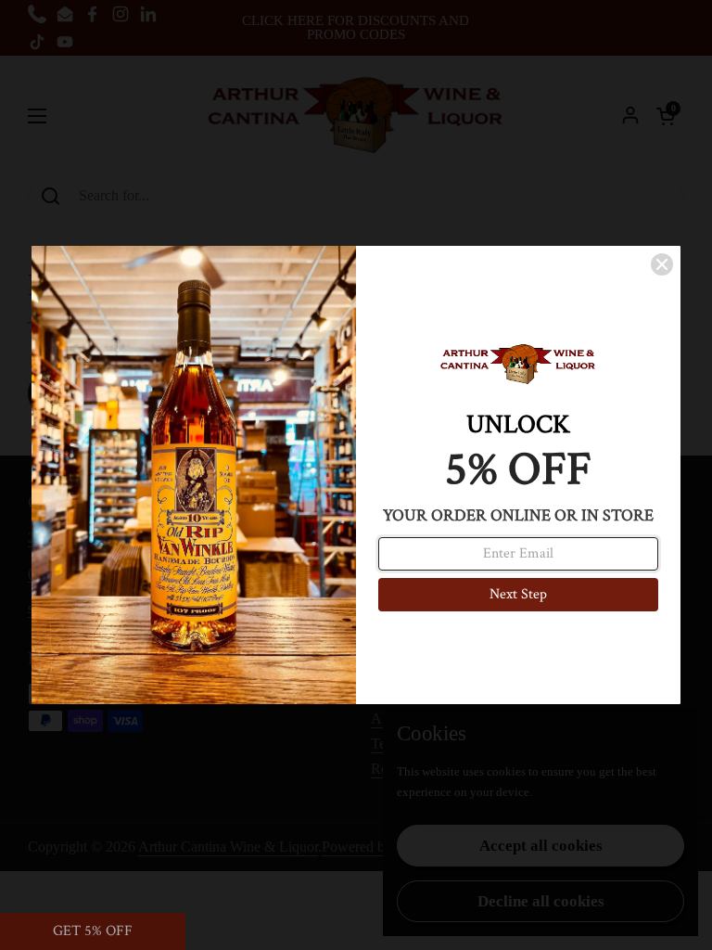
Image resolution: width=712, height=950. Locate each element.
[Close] (662, 264)
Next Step (518, 594)
